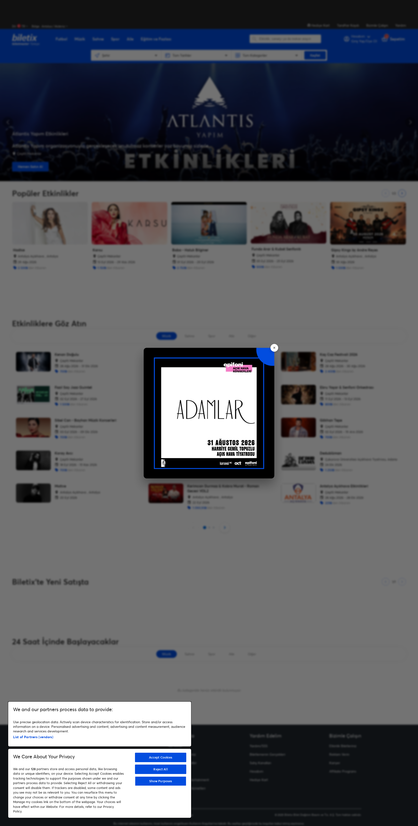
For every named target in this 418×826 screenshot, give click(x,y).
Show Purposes (160, 781)
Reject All (160, 769)
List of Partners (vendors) (33, 737)
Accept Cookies (160, 757)
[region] (100, 759)
